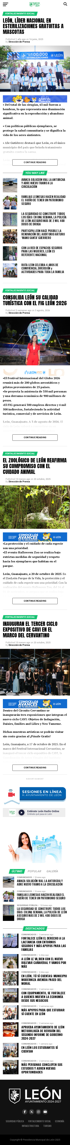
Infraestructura (30, 1126)
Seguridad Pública (15, 1121)
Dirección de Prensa (19, 42)
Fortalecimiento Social (39, 1121)
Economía (59, 1121)
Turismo (47, 1126)
